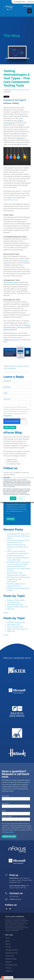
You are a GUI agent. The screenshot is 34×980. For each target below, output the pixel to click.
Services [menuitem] (8, 947)
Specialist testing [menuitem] (11, 959)
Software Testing (16, 366)
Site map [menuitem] (8, 968)
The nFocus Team (19, 90)
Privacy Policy (8, 486)
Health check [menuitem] (10, 956)
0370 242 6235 (27, 6)
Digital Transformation (17, 607)
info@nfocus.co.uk (10, 340)
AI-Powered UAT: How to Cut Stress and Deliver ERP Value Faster (18, 536)
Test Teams (13, 602)
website (13, 337)
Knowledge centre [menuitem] (11, 965)
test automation (15, 604)
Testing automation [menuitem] (12, 950)
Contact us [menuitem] (9, 971)
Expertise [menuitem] (8, 962)
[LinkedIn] (6, 908)
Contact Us (30, 1)
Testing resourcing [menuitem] (11, 953)
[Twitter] (10, 908)
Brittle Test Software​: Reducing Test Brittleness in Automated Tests (18, 558)
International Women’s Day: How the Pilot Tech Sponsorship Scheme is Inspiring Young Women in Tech (18, 544)
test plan (20, 138)
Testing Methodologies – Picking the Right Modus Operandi (16, 327)
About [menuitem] (7, 941)
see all (5, 613)
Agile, (10, 609)
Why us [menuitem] (8, 944)
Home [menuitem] (8, 938)
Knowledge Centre (19, 1)
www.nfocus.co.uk (10, 200)
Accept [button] (13, 498)
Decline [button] (21, 498)
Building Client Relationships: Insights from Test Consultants (18, 579)
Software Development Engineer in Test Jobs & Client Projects (18, 569)
